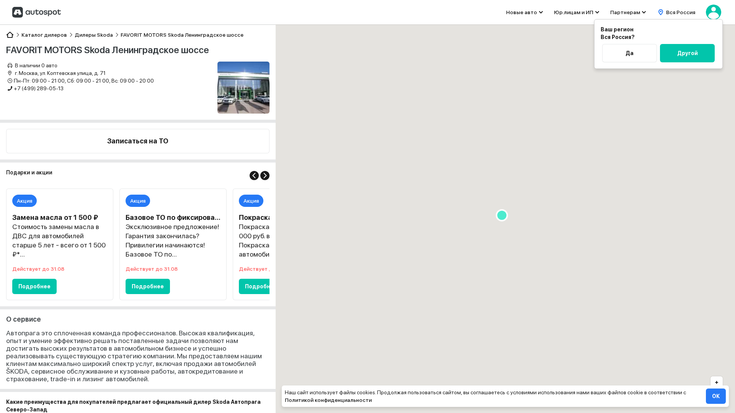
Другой (687, 53)
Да (630, 53)
